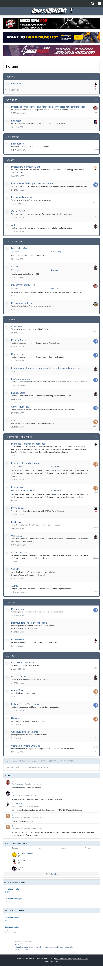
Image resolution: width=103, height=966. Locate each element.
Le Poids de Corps (14, 241)
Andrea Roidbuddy (25, 853)
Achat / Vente (18, 676)
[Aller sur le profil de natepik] (95, 184)
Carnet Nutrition (20, 406)
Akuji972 (19, 944)
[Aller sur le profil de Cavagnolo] (95, 108)
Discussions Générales (23, 662)
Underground (12, 137)
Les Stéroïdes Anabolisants (19, 437)
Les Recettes (18, 392)
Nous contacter (51, 961)
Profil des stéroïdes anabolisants (28, 443)
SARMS (15, 569)
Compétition (12, 602)
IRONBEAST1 (20, 806)
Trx (13, 781)
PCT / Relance (18, 508)
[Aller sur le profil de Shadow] (95, 226)
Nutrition (10, 320)
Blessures (16, 717)
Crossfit (15, 266)
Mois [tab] (39, 848)
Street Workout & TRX (23, 284)
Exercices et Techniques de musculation (32, 183)
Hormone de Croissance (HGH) (23, 490)
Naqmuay (18, 818)
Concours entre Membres (24, 731)
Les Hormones (18, 486)
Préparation (17, 608)
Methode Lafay (19, 248)
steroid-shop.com (80, 958)
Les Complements (20, 378)
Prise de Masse (19, 340)
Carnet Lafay (56, 251)
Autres (14, 224)
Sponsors (10, 77)
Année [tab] (63, 848)
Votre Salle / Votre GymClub (25, 745)
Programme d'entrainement (25, 166)
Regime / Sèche (19, 353)
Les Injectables (17, 466)
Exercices (54, 270)
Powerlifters (17, 639)
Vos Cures (16, 535)
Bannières (15, 83)
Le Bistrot (10, 656)
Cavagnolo (19, 784)
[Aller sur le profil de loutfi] (95, 304)
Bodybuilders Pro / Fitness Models (29, 622)
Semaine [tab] (15, 848)
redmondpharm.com (63, 958)
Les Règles (17, 120)
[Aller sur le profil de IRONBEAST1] (95, 84)
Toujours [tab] (88, 848)
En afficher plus (51, 874)
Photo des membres (21, 303)
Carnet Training (19, 211)
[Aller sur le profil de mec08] (95, 719)
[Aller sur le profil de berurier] (95, 122)
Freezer (18, 795)
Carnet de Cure (19, 552)
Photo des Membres (21, 197)
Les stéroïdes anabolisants (25, 463)
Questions (15, 251)
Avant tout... (12, 100)
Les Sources (17, 143)
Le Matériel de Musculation (25, 704)
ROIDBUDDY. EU (18, 804)
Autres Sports (18, 690)
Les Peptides (56, 490)
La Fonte (10, 160)
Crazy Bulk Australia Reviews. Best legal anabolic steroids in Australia (44, 947)
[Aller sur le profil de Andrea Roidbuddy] (14, 854)
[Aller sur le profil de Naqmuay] (95, 422)
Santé (14, 420)
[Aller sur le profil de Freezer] (8, 793)
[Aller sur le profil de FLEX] (95, 168)
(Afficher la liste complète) (61, 761)
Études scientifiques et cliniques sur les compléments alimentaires (45, 367)
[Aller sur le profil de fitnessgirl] (95, 747)
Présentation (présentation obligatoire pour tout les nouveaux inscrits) (48, 106)
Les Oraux (55, 466)
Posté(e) (34, 784)
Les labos (16, 521)
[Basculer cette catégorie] (96, 76)
